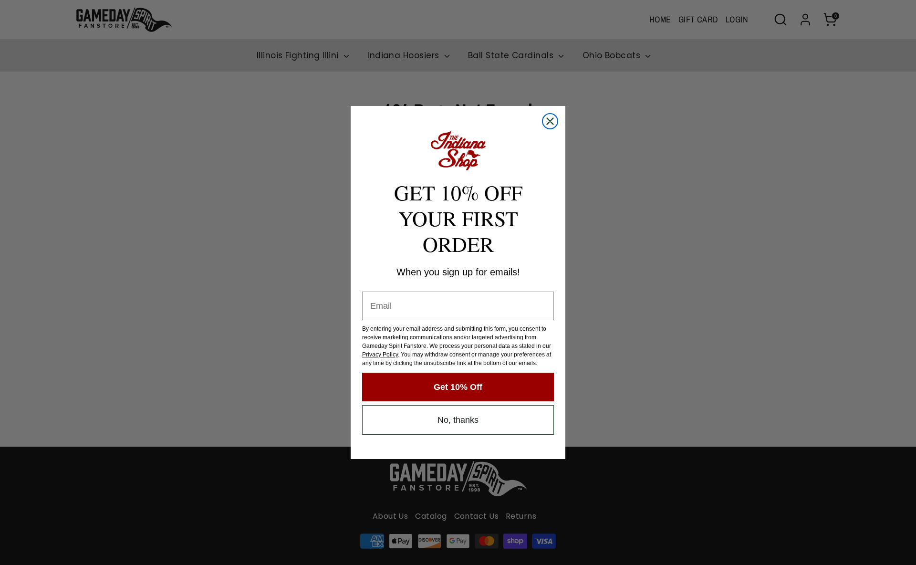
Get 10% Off (458, 387)
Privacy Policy (380, 354)
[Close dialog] (550, 121)
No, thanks (458, 420)
